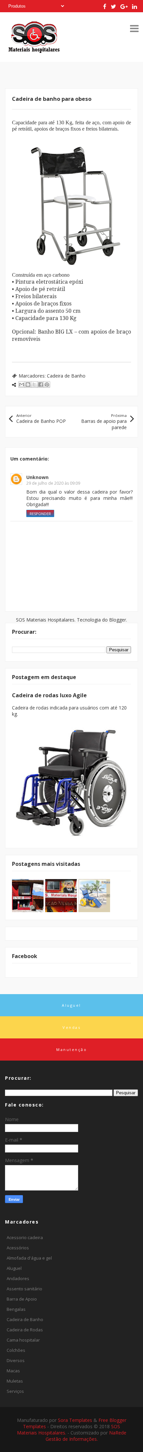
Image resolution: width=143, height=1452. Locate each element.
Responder (40, 513)
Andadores (18, 1278)
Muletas (15, 1381)
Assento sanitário (24, 1289)
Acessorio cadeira (25, 1237)
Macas (13, 1371)
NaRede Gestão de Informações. (86, 1436)
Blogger (117, 620)
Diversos (16, 1360)
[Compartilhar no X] (34, 384)
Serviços (15, 1391)
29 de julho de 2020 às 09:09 (53, 483)
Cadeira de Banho (66, 376)
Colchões (16, 1350)
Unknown (37, 477)
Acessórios (18, 1248)
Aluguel (14, 1268)
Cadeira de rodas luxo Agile (49, 695)
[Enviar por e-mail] (21, 384)
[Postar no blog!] (28, 384)
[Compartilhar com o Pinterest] (47, 384)
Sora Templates (75, 1420)
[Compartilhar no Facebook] (40, 384)
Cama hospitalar (23, 1340)
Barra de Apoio (22, 1299)
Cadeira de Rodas (25, 1330)
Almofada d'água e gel (29, 1258)
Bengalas (16, 1309)
